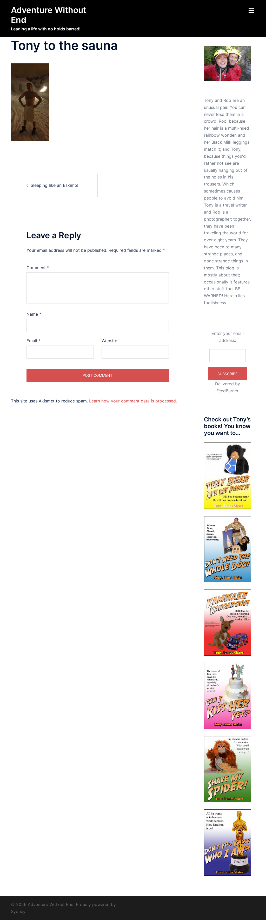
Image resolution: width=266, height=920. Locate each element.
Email (33, 340)
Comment (37, 267)
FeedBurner (227, 390)
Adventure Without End (48, 15)
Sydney (18, 911)
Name (33, 314)
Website (109, 340)
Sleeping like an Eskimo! (54, 185)
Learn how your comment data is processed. (133, 400)
